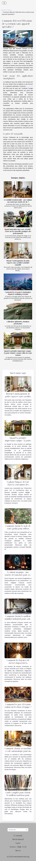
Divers (9, 10)
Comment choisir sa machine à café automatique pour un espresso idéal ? (18, 751)
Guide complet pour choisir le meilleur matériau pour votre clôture (18, 795)
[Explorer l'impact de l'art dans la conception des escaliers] (18, 472)
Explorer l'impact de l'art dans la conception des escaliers (18, 485)
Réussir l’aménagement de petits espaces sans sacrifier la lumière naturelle (18, 263)
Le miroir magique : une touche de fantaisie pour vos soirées (18, 575)
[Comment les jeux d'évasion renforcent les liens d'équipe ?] (18, 694)
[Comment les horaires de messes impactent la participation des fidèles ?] (18, 650)
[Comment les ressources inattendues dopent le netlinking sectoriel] (18, 282)
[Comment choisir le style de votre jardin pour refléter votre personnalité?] (18, 516)
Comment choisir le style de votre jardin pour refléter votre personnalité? (18, 529)
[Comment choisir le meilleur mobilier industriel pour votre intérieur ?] (18, 606)
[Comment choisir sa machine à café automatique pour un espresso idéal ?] (18, 738)
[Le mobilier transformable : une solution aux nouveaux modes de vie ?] (18, 189)
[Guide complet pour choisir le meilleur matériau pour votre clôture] (18, 782)
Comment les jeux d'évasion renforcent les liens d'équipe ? (18, 705)
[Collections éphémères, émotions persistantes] (18, 311)
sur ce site (29, 86)
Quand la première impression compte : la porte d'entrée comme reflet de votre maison (18, 353)
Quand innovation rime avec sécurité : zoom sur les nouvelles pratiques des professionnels (18, 231)
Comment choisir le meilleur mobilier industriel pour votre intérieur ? (18, 619)
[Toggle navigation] (4, 2)
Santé (18, 843)
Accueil (3, 10)
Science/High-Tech (18, 847)
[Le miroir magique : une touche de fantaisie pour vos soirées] (18, 562)
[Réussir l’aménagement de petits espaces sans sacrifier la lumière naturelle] (18, 250)
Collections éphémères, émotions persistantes (18, 323)
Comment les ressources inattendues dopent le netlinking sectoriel (18, 293)
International (18, 839)
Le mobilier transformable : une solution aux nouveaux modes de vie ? (18, 201)
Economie (18, 835)
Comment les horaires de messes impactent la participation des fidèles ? (18, 663)
